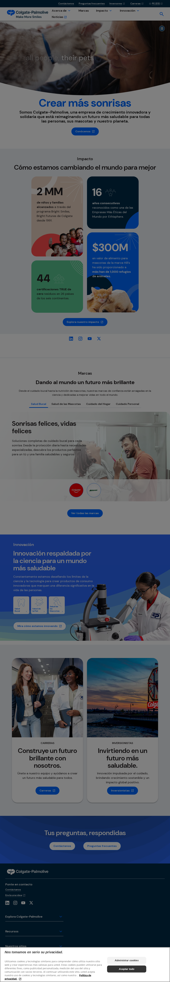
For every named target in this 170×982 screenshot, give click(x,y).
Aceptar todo (126, 969)
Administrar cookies (127, 960)
